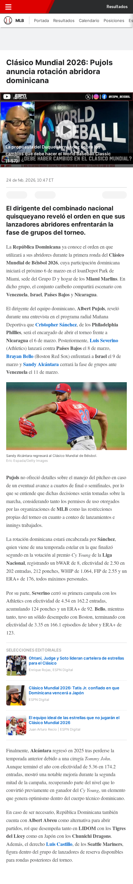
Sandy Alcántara (41, 364)
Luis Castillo (59, 843)
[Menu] (8, 7)
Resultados (117, 7)
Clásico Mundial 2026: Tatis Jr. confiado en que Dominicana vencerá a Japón (74, 690)
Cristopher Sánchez (56, 324)
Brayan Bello (19, 356)
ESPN (31, 7)
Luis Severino (104, 340)
